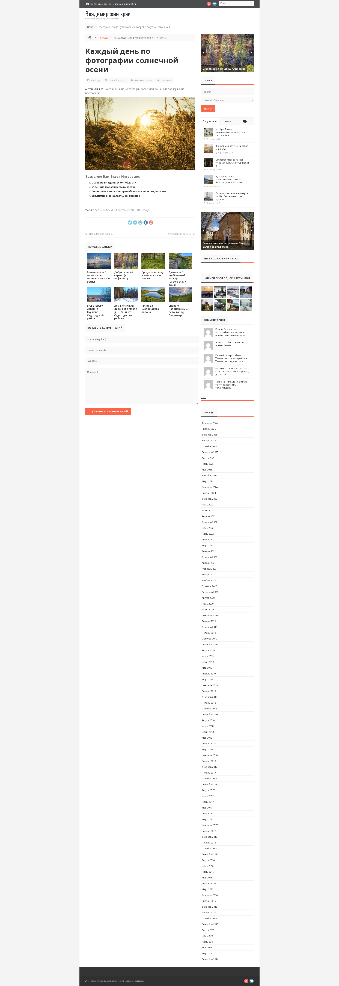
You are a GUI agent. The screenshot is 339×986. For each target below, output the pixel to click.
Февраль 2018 (210, 755)
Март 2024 (207, 481)
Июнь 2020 (208, 609)
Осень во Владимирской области (113, 182)
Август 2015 (208, 930)
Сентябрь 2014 (210, 959)
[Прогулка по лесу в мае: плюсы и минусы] (153, 261)
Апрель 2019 (209, 673)
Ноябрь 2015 (209, 912)
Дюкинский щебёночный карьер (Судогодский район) (177, 278)
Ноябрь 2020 (209, 580)
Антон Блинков (94, 89)
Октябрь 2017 (209, 778)
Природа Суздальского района (150, 309)
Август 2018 (208, 720)
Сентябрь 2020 (210, 592)
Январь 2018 (209, 761)
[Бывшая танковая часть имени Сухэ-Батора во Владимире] (227, 231)
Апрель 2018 (209, 743)
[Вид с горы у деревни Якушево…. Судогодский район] (99, 294)
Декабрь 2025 (209, 434)
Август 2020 (208, 597)
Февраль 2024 (210, 487)
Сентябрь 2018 (210, 714)
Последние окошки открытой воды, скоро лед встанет (128, 191)
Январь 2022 (209, 551)
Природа (103, 37)
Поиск (208, 108)
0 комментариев (143, 80)
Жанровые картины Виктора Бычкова (232, 147)
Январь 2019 (209, 691)
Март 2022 (207, 545)
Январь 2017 (209, 831)
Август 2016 (208, 860)
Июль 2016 (207, 865)
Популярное (210, 121)
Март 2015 (207, 953)
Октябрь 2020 (209, 586)
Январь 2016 (209, 900)
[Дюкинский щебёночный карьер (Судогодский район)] (180, 261)
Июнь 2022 (208, 533)
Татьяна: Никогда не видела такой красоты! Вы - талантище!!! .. (231, 384)
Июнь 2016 (208, 871)
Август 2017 (208, 790)
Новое (227, 121)
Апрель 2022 (209, 539)
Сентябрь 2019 (210, 644)
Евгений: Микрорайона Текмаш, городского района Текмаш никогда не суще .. (231, 358)
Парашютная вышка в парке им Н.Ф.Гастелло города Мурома (232, 196)
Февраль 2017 (210, 825)
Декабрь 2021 (209, 557)
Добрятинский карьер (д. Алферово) (123, 275)
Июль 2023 (207, 504)
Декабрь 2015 (209, 906)
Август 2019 (208, 650)
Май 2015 (207, 947)
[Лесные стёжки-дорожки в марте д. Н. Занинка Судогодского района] (126, 294)
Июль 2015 (207, 935)
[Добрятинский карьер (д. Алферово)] (126, 261)
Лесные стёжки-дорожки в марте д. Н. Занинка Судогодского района (125, 312)
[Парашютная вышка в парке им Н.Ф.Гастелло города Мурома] (208, 196)
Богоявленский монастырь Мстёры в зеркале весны (98, 276)
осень (131, 210)
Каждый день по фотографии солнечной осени (131, 60)
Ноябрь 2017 (209, 772)
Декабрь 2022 (209, 522)
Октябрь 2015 (209, 918)
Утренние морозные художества (113, 187)
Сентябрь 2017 (210, 784)
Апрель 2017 (209, 813)
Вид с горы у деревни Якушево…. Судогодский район (95, 312)
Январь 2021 (209, 574)
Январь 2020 (209, 621)
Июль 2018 (207, 726)
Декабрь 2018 (209, 696)
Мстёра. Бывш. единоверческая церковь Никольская (230, 132)
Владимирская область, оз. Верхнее (115, 195)
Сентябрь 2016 (210, 854)
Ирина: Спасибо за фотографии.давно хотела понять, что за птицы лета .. (231, 332)
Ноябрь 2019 (209, 632)
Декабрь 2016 (209, 836)
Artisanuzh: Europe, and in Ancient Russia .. (229, 344)
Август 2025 (208, 458)
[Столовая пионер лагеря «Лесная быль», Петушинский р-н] (208, 162)
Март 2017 (207, 819)
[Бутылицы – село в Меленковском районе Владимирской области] (208, 179)
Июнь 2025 (208, 463)
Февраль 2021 (210, 568)
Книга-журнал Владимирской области (107, 981)
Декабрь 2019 (209, 627)
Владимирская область (109, 210)
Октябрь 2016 (209, 848)
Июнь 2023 (208, 510)
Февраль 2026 (210, 423)
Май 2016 (207, 877)
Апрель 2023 (209, 516)
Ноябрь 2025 (209, 440)
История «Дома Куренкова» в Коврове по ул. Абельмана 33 (135, 27)
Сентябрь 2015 (210, 924)
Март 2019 (207, 679)
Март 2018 (207, 749)
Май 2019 (207, 667)
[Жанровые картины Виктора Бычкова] (208, 148)
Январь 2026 (209, 428)
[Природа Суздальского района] (153, 294)
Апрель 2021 (209, 562)
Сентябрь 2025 (210, 452)
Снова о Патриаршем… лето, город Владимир (178, 310)
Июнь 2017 (208, 801)
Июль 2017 (207, 796)
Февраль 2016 (210, 895)
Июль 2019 (207, 656)
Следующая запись (180, 233)
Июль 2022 (207, 527)
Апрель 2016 (209, 883)
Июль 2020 (207, 603)
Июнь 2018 (208, 731)
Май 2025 (207, 469)
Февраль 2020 (210, 615)
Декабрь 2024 (209, 475)
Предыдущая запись (100, 233)
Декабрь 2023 (209, 498)
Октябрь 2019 (209, 638)
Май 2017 (207, 807)
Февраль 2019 (210, 685)
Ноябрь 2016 (209, 842)
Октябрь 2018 (209, 708)
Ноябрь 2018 (209, 702)
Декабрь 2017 (209, 766)
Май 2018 (207, 737)
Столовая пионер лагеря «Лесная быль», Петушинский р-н (232, 162)
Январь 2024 (209, 493)
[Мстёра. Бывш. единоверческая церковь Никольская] (208, 132)
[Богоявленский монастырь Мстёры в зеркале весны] (99, 261)
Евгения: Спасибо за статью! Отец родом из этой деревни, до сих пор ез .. (232, 371)
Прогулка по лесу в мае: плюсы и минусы (152, 275)
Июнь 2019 (208, 662)
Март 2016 (207, 889)
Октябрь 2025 (209, 446)
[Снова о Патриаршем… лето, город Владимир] (180, 294)
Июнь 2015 (208, 941)
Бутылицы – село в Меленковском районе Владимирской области (229, 179)
